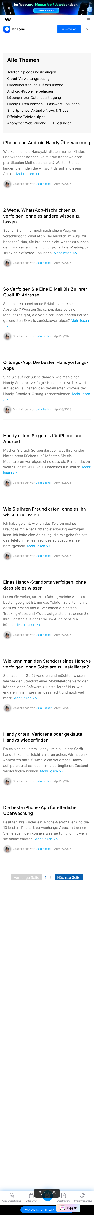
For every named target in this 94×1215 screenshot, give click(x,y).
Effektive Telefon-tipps (26, 117)
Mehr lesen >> (28, 173)
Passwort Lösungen (63, 104)
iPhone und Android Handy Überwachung (46, 142)
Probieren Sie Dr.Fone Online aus (47, 1210)
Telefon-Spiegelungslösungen (31, 72)
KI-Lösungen (61, 123)
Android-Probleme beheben (30, 91)
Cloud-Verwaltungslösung (28, 78)
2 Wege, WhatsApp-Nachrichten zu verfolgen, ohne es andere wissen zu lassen (41, 215)
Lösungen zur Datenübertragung (34, 97)
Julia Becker (44, 183)
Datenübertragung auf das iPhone (35, 85)
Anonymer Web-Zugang (26, 123)
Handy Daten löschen (25, 104)
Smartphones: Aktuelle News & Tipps (37, 110)
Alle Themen (23, 60)
